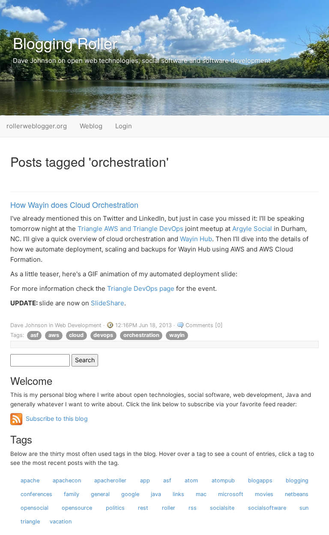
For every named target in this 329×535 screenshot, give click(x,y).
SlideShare (107, 303)
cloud (76, 335)
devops (103, 335)
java (156, 494)
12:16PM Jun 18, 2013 (143, 325)
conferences (36, 494)
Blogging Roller (65, 42)
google (130, 494)
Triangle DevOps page (140, 288)
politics (115, 508)
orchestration (141, 335)
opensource (77, 508)
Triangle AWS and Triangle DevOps (130, 229)
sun (303, 508)
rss (192, 508)
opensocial (34, 508)
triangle (30, 521)
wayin (177, 335)
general (100, 494)
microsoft (230, 494)
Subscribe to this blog (57, 418)
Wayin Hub (196, 239)
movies (264, 494)
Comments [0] (204, 325)
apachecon (67, 480)
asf (34, 335)
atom (191, 480)
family (71, 494)
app (145, 480)
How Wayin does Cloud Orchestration (74, 204)
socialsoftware (267, 508)
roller (168, 508)
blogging (297, 480)
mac (201, 494)
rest (143, 508)
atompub (223, 480)
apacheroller (110, 480)
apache (30, 480)
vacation (61, 521)
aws (53, 335)
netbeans (296, 494)
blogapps (260, 480)
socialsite (222, 508)
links (178, 494)
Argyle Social (252, 229)
